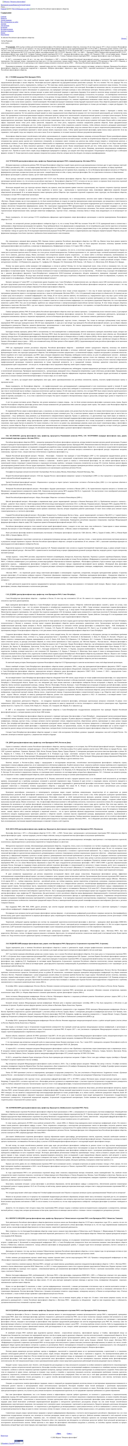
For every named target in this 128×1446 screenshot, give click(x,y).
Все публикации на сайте (21, 9)
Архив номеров (6, 20)
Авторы (3, 24)
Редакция (4, 27)
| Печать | (124, 37)
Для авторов (5, 25)
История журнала (7, 29)
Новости (16, 5)
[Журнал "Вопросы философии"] (13, 2)
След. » (69, 1433)
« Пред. (58, 1433)
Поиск (3, 33)
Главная (27, 5)
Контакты (4, 5)
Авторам (22, 5)
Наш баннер (5, 34)
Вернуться (4, 1435)
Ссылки (10, 5)
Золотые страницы (7, 31)
